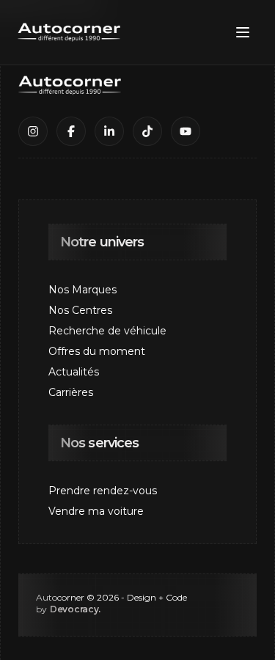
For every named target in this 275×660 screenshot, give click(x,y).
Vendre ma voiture (96, 511)
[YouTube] (185, 131)
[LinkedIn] (109, 131)
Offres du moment (96, 351)
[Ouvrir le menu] (242, 32)
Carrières (70, 392)
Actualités (73, 371)
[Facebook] (71, 131)
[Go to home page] (69, 32)
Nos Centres (80, 310)
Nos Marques (82, 289)
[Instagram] (33, 131)
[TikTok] (147, 131)
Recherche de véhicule (107, 330)
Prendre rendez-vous (102, 490)
